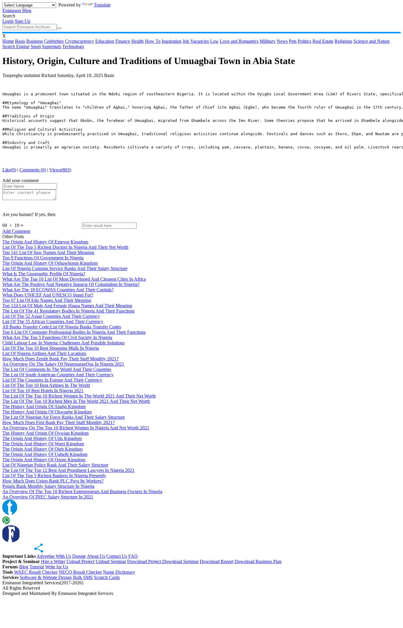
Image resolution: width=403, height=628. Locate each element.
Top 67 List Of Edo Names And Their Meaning (46, 300)
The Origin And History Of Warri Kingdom (43, 443)
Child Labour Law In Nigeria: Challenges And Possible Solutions (63, 342)
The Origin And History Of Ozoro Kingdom (43, 459)
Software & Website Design (46, 577)
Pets (292, 41)
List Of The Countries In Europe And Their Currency (52, 379)
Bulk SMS (83, 577)
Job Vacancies (196, 41)
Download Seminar (180, 561)
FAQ (133, 556)
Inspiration (171, 41)
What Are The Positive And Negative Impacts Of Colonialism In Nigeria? (71, 284)
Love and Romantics (239, 41)
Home (8, 41)
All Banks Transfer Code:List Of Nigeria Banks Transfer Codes (61, 326)
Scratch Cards (107, 577)
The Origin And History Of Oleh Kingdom (42, 449)
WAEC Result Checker (36, 572)
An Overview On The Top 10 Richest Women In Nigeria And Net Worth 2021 (75, 427)
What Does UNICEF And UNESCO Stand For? (47, 294)
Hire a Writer (53, 561)
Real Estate (322, 41)
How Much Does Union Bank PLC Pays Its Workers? (53, 480)
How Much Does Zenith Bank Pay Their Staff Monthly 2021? (60, 358)
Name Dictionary (119, 572)
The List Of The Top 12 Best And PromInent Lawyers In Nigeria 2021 (68, 470)
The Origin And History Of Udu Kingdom (42, 438)
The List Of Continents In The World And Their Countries (56, 369)
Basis (20, 41)
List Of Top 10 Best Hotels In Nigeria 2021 (42, 390)
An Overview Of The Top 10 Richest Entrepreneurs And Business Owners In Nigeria (82, 491)
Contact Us (116, 556)
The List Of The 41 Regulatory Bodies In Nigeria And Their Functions (68, 310)
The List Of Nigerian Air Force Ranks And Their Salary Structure (63, 417)
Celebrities (54, 41)
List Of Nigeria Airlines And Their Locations (44, 353)
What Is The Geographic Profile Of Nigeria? (43, 273)
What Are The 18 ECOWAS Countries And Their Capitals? (58, 289)
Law (214, 41)
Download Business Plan (258, 561)
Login (8, 21)
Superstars (51, 46)
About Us (96, 556)
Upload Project (80, 561)
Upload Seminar (111, 561)
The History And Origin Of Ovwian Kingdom (45, 433)
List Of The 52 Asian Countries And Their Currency (51, 316)
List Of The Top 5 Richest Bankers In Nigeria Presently (54, 475)
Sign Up (22, 21)
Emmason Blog (16, 10)
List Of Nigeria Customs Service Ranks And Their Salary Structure (64, 268)
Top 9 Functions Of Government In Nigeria (42, 257)
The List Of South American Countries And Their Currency (58, 374)
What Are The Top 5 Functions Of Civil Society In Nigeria (57, 337)
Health (137, 41)
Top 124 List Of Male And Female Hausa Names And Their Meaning (67, 305)
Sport (36, 46)
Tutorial (37, 566)
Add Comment (16, 231)
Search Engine (16, 46)
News (282, 41)
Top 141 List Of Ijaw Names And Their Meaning (48, 252)
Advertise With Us (54, 556)
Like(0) (9, 169)
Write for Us (56, 566)
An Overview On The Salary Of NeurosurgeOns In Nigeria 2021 (63, 364)
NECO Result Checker (80, 572)
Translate (102, 4)
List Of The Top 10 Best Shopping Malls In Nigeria (50, 348)
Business (34, 41)
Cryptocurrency (79, 41)
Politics (304, 41)
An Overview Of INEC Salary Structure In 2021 (47, 496)
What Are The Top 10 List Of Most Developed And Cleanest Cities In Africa (74, 279)
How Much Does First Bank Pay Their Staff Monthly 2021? (58, 422)
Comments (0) (32, 169)
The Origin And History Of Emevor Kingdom (45, 241)
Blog (23, 566)
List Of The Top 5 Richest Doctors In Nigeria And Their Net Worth (65, 247)
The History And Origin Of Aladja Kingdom (44, 406)
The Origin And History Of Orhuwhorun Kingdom (50, 263)
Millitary (268, 41)
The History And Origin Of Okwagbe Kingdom (47, 411)
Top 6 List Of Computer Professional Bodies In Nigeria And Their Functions (73, 332)
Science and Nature (371, 41)
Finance (122, 41)
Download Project (144, 561)
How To (152, 41)
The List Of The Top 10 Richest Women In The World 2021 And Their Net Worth (79, 395)
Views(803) (60, 169)
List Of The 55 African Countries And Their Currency (52, 321)
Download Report (216, 561)
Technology (73, 46)
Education (104, 41)
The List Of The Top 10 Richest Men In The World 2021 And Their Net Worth (76, 401)
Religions (343, 41)
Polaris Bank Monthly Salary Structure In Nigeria (48, 486)
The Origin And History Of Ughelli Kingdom (44, 454)
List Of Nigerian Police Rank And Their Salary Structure (55, 464)
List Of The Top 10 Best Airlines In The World (46, 385)
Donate (79, 556)
